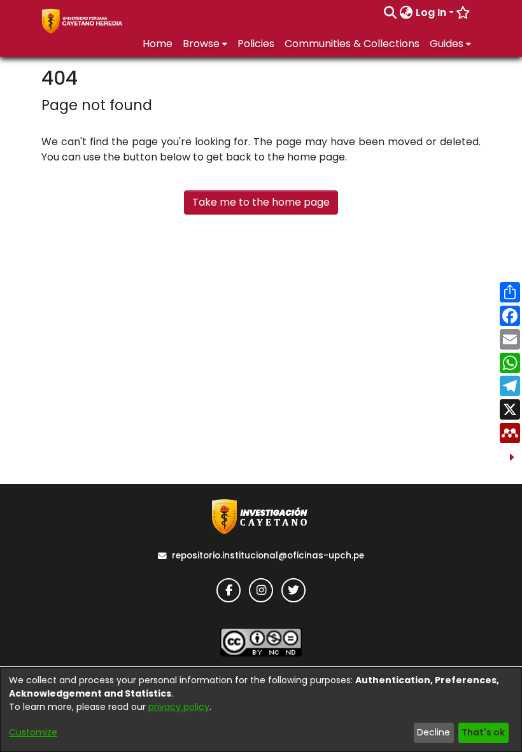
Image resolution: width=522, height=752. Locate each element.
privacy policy (178, 706)
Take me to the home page (261, 202)
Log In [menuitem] (431, 12)
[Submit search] (391, 12)
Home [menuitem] (158, 43)
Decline (433, 732)
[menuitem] (406, 12)
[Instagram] (261, 590)
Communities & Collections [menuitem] (352, 43)
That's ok (483, 732)
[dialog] (261, 709)
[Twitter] (293, 590)
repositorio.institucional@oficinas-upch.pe (268, 556)
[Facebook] (228, 590)
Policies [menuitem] (255, 43)
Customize (33, 732)
